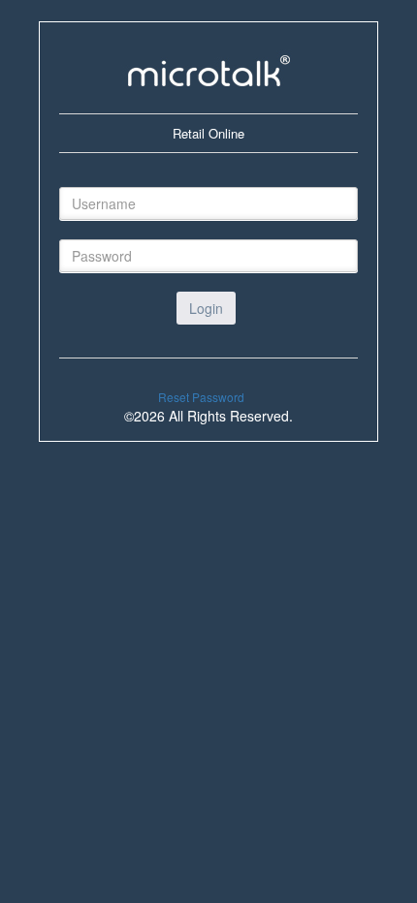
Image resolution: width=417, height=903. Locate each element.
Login (206, 308)
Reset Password (201, 397)
